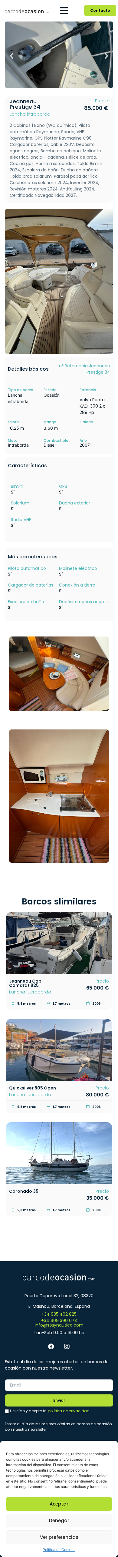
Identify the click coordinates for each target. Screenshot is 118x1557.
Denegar (59, 1520)
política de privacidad (69, 1410)
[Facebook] (51, 1346)
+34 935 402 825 (59, 1314)
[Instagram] (67, 1346)
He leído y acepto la (50, 1410)
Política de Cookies (59, 1549)
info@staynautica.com (59, 1325)
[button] (11, 55)
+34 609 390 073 (59, 1320)
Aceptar (59, 1504)
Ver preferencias (59, 1537)
